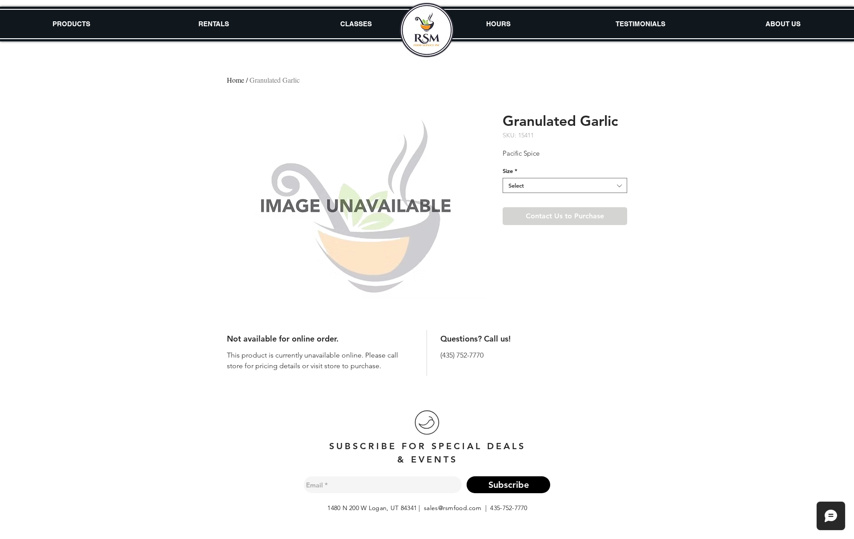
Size (510, 170)
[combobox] (565, 185)
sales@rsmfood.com (452, 508)
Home (235, 79)
